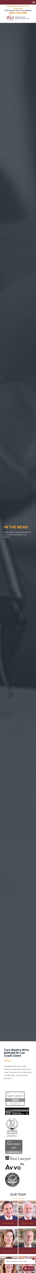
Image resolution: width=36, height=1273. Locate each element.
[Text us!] (28, 1269)
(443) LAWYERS (18, 13)
